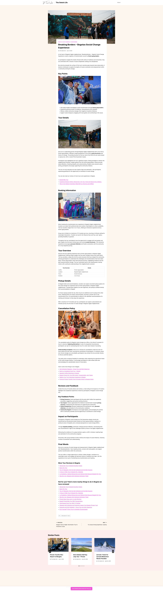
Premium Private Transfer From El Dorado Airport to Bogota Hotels (76, 379)
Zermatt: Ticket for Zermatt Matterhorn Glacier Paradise (102, 556)
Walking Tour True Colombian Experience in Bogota (73, 377)
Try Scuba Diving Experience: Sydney (97, 523)
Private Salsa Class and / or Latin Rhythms (70, 499)
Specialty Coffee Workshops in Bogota (69, 373)
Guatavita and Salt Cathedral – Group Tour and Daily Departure (76, 507)
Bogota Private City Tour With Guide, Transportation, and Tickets (76, 375)
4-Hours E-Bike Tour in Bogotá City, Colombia (71, 472)
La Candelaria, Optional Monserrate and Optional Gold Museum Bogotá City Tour (80, 474)
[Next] (113, 551)
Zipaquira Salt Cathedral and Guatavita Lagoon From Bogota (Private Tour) (79, 505)
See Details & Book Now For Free (80, 588)
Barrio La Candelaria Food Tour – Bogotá (70, 371)
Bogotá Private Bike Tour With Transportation (71, 501)
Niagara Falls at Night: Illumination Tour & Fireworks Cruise (66, 524)
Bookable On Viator (66, 515)
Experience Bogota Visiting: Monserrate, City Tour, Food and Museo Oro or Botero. (81, 181)
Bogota (60, 41)
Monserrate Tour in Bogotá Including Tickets (71, 465)
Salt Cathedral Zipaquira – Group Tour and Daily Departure (74, 369)
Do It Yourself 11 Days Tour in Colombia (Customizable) (74, 509)
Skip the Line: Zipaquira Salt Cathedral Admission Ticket (74, 476)
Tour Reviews (74, 41)
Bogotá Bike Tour (64, 179)
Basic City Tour (63, 468)
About (118, 2)
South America (66, 41)
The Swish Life (63, 50)
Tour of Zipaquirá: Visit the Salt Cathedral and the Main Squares (76, 470)
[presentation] (58, 545)
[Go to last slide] (50, 551)
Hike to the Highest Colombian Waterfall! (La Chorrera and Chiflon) (77, 183)
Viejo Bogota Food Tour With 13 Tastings (70, 503)
